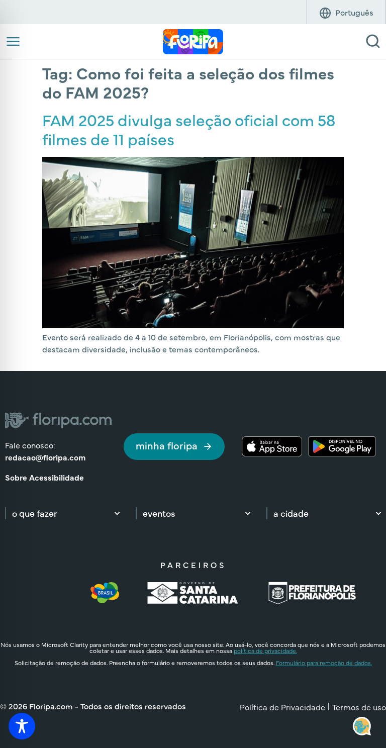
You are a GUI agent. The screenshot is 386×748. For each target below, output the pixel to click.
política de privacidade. (265, 650)
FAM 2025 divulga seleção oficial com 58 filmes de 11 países (188, 129)
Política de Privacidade (282, 707)
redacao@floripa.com (45, 456)
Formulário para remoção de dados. (324, 663)
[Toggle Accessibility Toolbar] (22, 726)
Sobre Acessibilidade (44, 477)
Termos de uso (359, 707)
